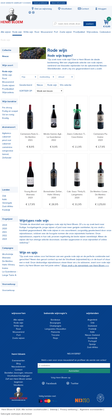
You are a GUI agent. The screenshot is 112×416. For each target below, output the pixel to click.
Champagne (55, 325)
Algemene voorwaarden (91, 409)
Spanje (92, 344)
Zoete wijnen (66, 32)
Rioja (55, 338)
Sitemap (54, 409)
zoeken (90, 23)
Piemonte (55, 332)
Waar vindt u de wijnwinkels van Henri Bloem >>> (85, 265)
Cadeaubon (105, 32)
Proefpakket (79, 32)
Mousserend (46, 32)
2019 (4, 225)
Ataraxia (6, 257)
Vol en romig (8, 114)
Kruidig (5, 118)
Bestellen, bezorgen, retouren (19, 372)
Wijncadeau (92, 32)
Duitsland (92, 325)
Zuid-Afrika (7, 206)
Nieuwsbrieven (18, 366)
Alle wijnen (6, 32)
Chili (4, 196)
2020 (4, 228)
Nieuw (5, 56)
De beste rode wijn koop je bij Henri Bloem (14, 16)
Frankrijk (6, 210)
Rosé (37, 32)
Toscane (55, 335)
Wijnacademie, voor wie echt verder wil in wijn (100, 398)
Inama (5, 268)
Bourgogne (55, 322)
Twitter (74, 383)
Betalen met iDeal (41, 401)
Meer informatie (58, 3)
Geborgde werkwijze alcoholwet (16, 414)
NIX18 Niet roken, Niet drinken (82, 400)
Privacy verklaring (68, 409)
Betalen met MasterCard (47, 401)
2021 (4, 232)
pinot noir (6, 140)
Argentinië (92, 319)
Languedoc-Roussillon (55, 329)
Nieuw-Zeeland (92, 335)
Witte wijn (28, 32)
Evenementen (18, 360)
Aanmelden (74, 371)
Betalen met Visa (55, 401)
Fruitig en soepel (10, 111)
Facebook (51, 383)
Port (56, 32)
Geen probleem (40, 3)
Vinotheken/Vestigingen (18, 375)
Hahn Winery (8, 264)
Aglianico (6, 133)
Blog (18, 363)
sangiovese (7, 150)
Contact (85, 8)
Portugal (92, 341)
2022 (4, 235)
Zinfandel (6, 157)
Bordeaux (55, 319)
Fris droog (7, 107)
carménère (7, 147)
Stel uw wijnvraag (43, 8)
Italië (4, 199)
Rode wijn (17, 32)
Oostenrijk (92, 338)
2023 (4, 239)
